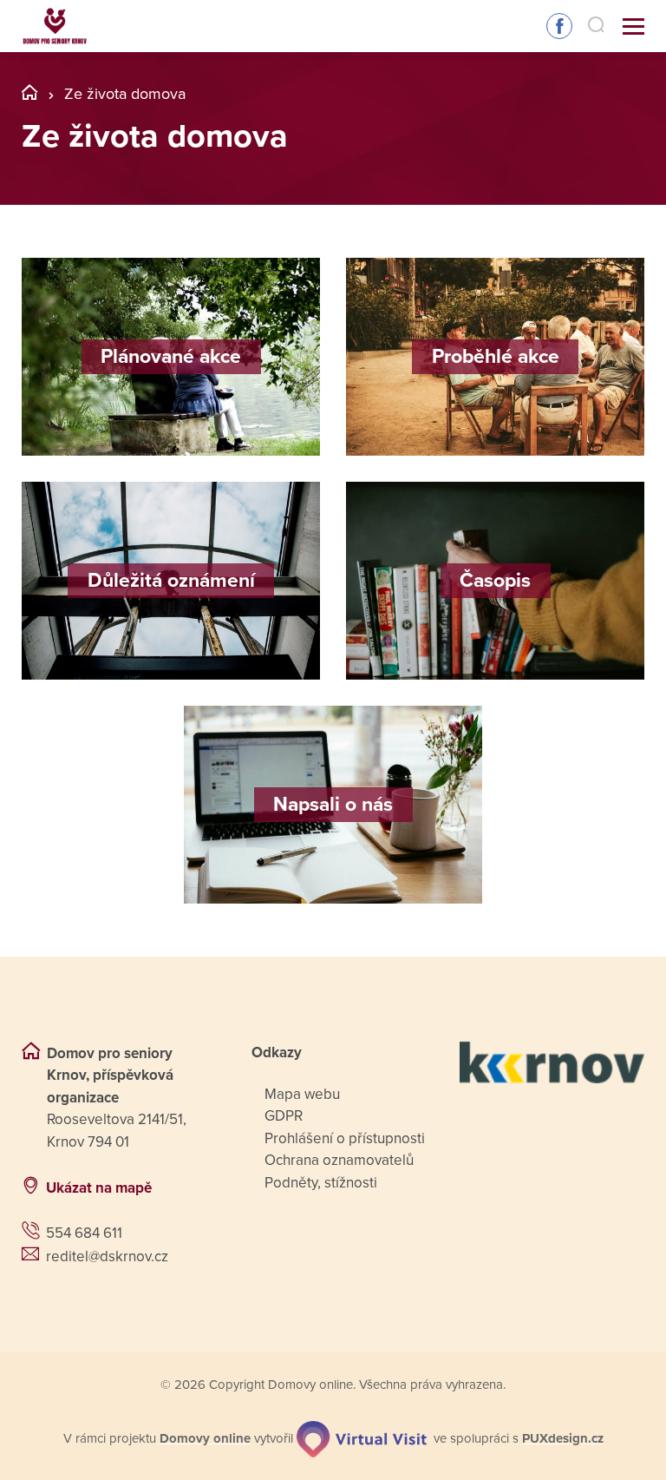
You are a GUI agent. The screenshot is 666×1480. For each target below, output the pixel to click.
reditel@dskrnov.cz (107, 1256)
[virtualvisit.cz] (362, 1439)
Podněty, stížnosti (320, 1183)
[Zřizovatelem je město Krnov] (552, 1062)
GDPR (283, 1116)
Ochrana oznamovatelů (339, 1160)
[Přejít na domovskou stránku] (55, 26)
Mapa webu (302, 1094)
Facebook (559, 26)
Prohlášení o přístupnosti (344, 1138)
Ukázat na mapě (99, 1188)
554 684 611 (84, 1233)
